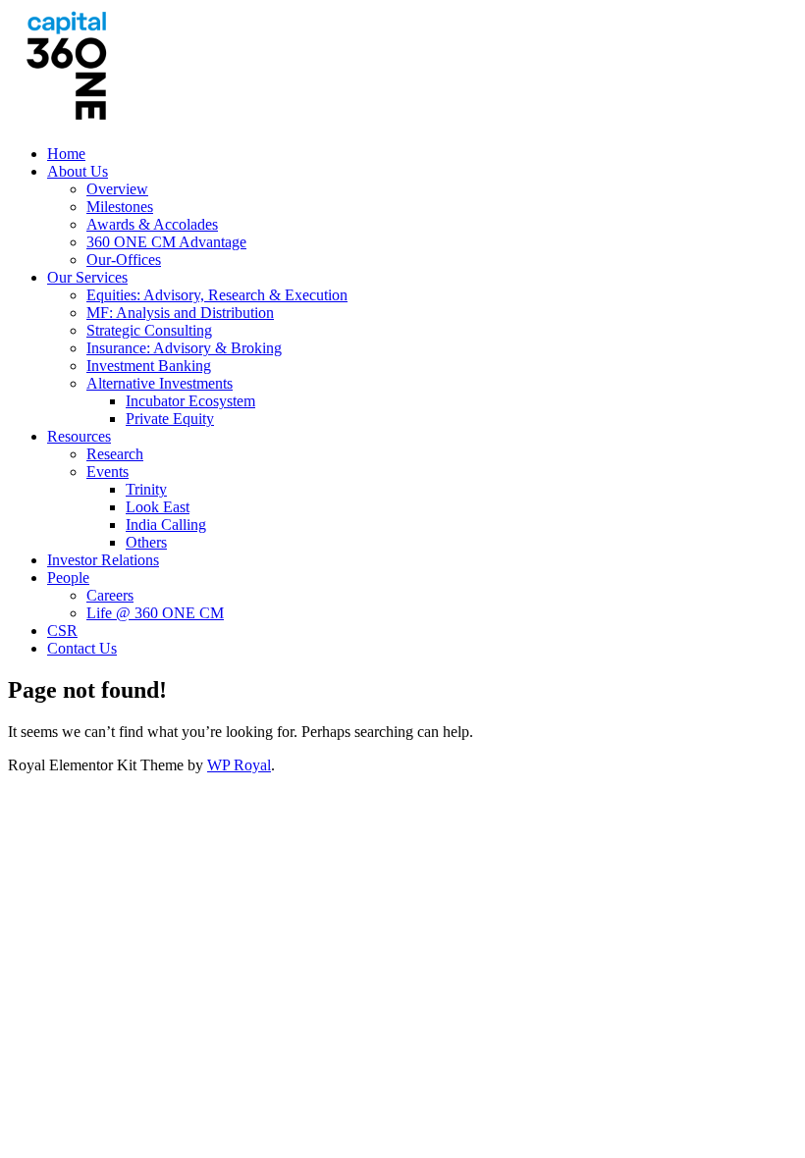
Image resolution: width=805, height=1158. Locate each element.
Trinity (146, 489)
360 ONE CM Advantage (166, 242)
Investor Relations (103, 560)
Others (146, 542)
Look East (157, 507)
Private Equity (170, 418)
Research (114, 454)
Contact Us (82, 648)
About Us (77, 171)
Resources (79, 436)
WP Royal (239, 765)
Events (107, 471)
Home (66, 153)
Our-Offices (123, 259)
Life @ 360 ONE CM (155, 613)
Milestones (119, 206)
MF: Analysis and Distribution (180, 312)
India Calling (166, 524)
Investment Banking (148, 365)
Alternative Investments (159, 383)
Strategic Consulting (149, 330)
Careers (110, 595)
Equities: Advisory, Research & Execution (217, 295)
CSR (62, 630)
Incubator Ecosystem (190, 401)
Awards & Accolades (152, 224)
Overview (117, 189)
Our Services (87, 277)
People (68, 577)
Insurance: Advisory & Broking (184, 348)
